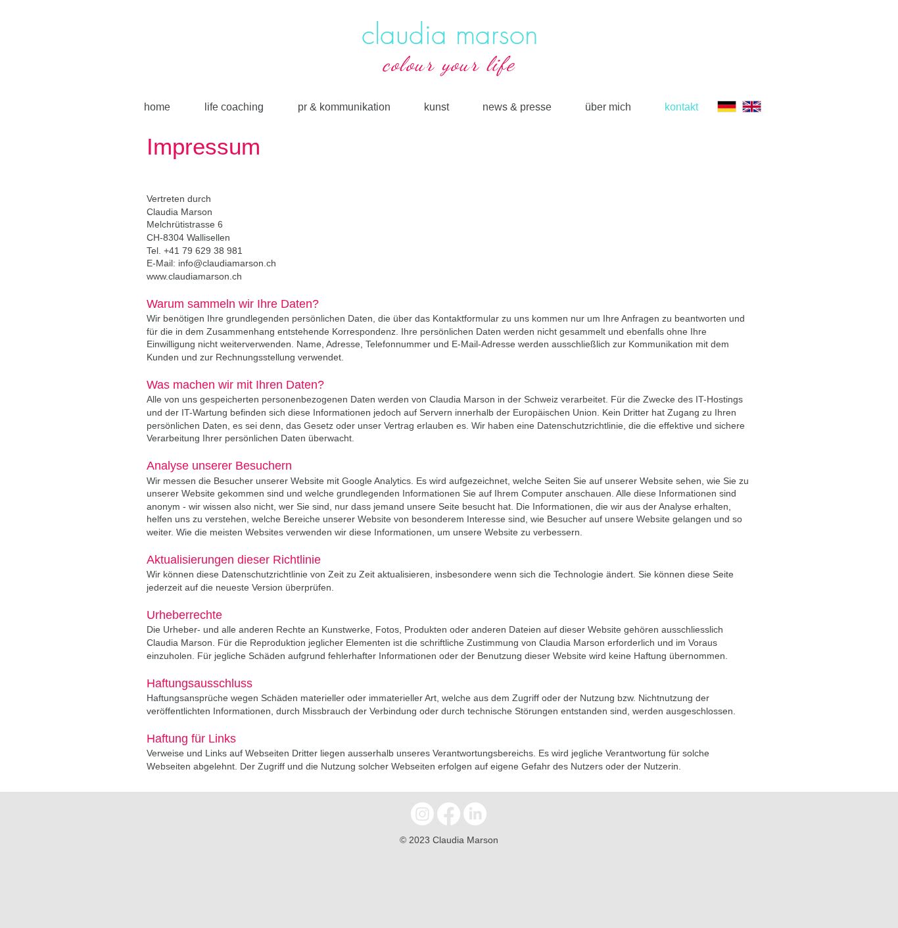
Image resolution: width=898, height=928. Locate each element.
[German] (727, 107)
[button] (436, 107)
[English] (751, 107)
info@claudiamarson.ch (227, 263)
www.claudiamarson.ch (194, 276)
